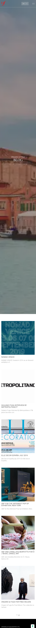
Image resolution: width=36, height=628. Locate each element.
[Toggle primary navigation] (33, 3)
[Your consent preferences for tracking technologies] (32, 626)
